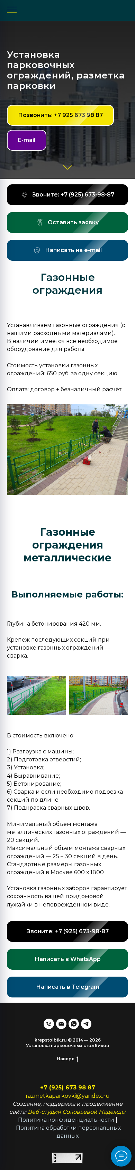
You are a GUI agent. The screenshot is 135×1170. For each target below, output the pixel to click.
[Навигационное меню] (12, 10)
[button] (67, 532)
